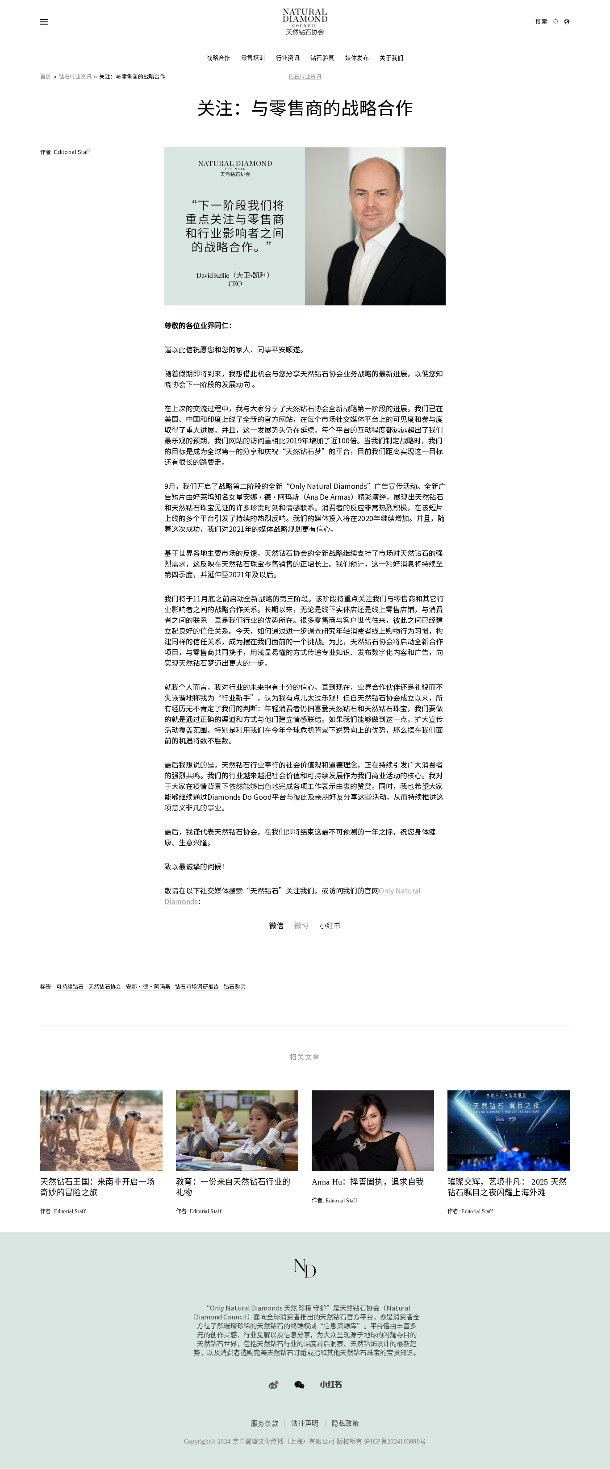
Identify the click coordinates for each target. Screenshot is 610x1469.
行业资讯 (288, 57)
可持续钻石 (70, 986)
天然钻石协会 (104, 986)
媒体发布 (357, 57)
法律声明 (304, 1423)
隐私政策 (345, 1423)
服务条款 (264, 1423)
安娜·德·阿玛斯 (148, 986)
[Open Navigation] (62, 21)
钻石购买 (235, 986)
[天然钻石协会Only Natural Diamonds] (305, 21)
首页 (45, 76)
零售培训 (253, 57)
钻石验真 (322, 57)
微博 (301, 925)
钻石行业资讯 (75, 76)
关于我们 (391, 57)
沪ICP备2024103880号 (395, 1442)
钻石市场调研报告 (197, 986)
